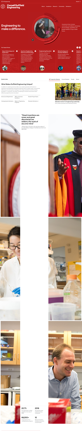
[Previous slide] (77, 47)
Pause (32, 40)
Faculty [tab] (72, 79)
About (43, 6)
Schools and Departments (7, 96)
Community (62, 6)
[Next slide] (80, 47)
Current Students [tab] (65, 79)
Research (55, 6)
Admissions (69, 6)
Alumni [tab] (77, 79)
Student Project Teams (33, 96)
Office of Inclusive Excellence (19, 97)
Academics (49, 6)
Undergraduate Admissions (7, 101)
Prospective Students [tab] (55, 79)
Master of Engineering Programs (20, 102)
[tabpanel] (41, 93)
